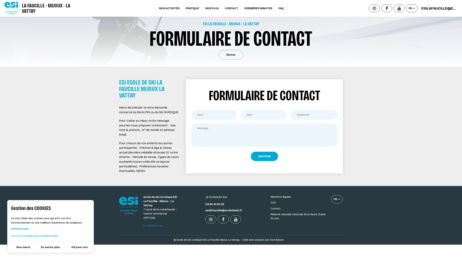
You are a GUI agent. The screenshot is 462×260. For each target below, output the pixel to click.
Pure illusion (277, 239)
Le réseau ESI (153, 225)
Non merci (23, 247)
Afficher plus (20, 228)
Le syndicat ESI (216, 197)
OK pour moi (79, 247)
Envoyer (264, 156)
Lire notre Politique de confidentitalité (34, 235)
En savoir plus (50, 247)
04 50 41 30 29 (214, 204)
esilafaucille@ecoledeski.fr (439, 8)
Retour (231, 54)
